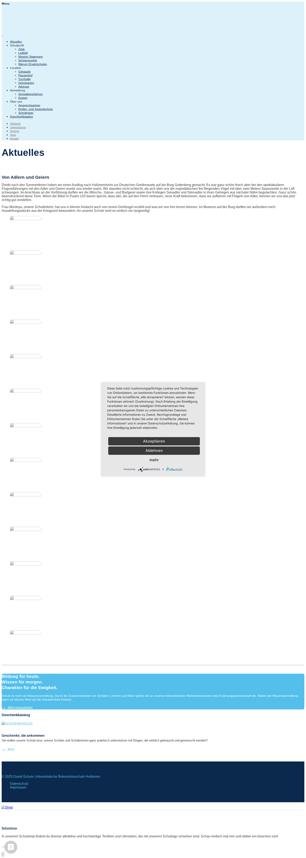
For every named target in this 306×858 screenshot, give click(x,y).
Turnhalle (24, 79)
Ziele (21, 49)
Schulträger (26, 112)
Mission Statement (30, 56)
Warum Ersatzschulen (32, 64)
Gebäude (24, 71)
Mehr (11, 749)
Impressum (18, 787)
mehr (154, 460)
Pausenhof (25, 75)
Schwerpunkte (27, 60)
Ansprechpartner (29, 105)
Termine (14, 131)
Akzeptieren (154, 441)
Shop (13, 135)
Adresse (23, 86)
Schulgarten (26, 82)
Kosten (22, 97)
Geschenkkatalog (21, 116)
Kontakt (14, 138)
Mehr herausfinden (20, 707)
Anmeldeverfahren (30, 94)
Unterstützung (18, 127)
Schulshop (9, 828)
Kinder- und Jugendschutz (35, 109)
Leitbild (23, 53)
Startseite (15, 123)
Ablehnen (154, 450)
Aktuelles (16, 41)
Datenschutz (19, 783)
